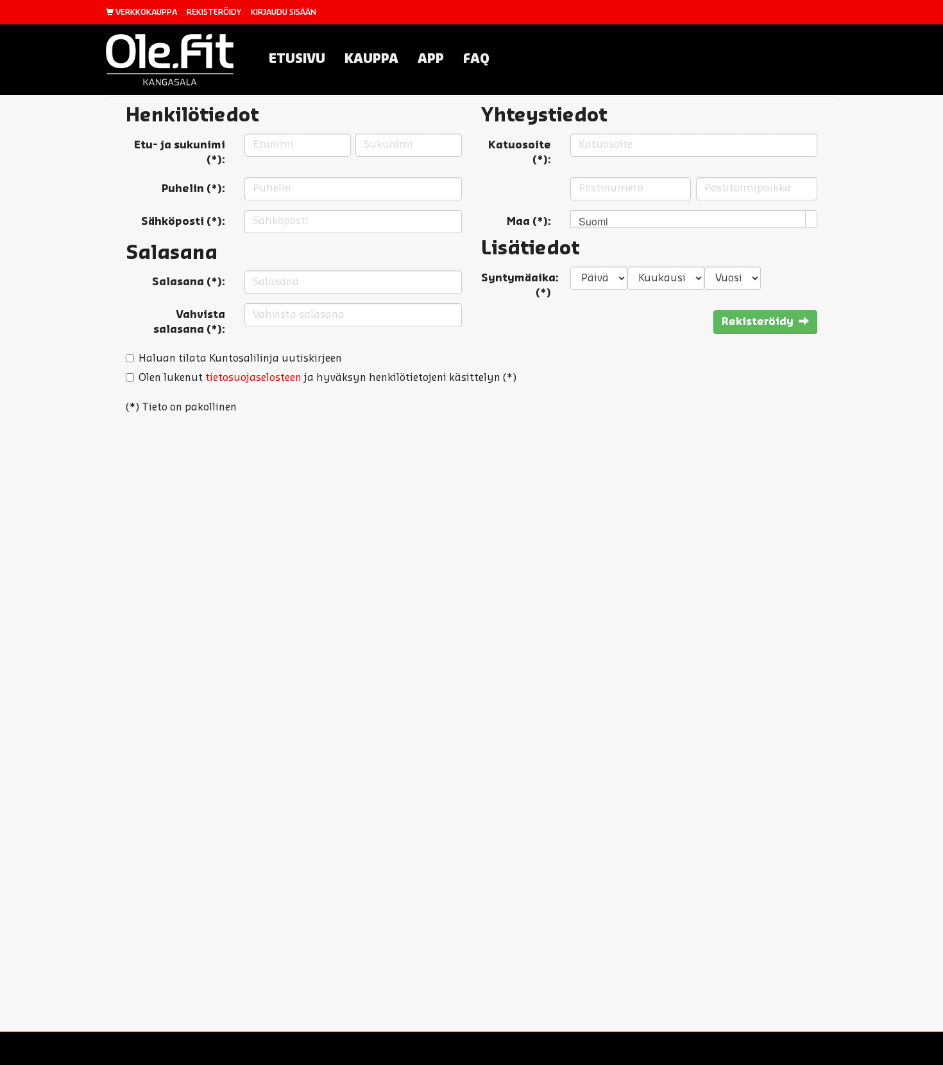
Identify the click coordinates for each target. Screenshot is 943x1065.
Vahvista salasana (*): (189, 322)
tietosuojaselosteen (253, 378)
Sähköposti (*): (183, 221)
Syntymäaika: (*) (520, 285)
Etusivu (297, 59)
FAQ (476, 59)
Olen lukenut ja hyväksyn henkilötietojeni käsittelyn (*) (327, 378)
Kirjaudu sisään (283, 12)
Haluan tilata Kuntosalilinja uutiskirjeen (240, 358)
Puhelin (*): (193, 189)
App (431, 59)
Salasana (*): (188, 282)
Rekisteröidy (214, 12)
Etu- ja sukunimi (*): (179, 152)
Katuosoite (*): (519, 152)
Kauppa (371, 59)
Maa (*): (529, 221)
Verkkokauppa (145, 12)
